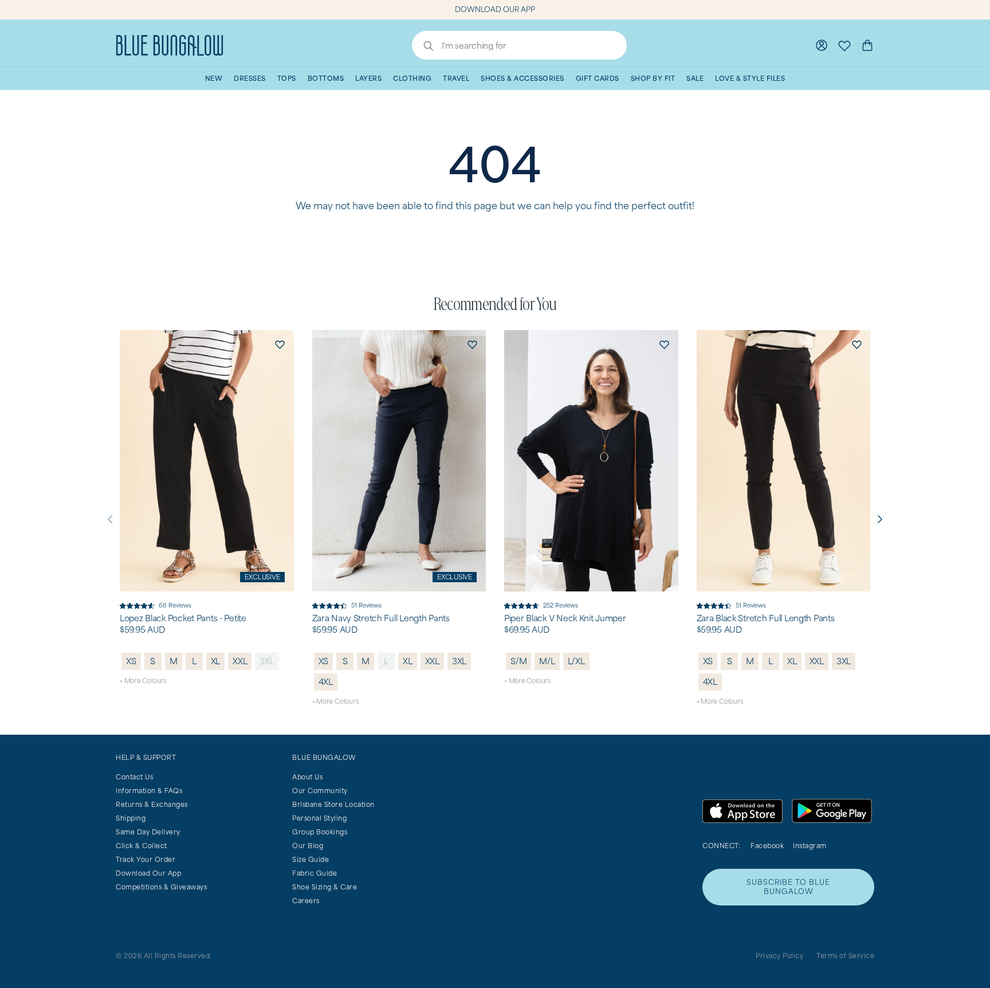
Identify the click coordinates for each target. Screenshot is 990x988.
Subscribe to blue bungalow (788, 887)
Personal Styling (319, 818)
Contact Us (134, 777)
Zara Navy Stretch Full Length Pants (381, 618)
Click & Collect (141, 845)
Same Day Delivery (148, 832)
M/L (547, 661)
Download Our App (148, 873)
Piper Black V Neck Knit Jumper (565, 618)
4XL (326, 682)
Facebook (767, 845)
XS (131, 661)
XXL (240, 661)
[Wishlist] (844, 45)
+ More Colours (143, 680)
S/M (518, 661)
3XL (267, 661)
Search (422, 47)
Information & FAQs (149, 790)
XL (216, 661)
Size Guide (310, 859)
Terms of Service (845, 955)
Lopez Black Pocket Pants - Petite (183, 618)
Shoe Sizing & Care (324, 887)
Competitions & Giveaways (161, 887)
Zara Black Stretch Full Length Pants (766, 618)
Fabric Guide (314, 873)
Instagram (810, 845)
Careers (306, 900)
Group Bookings (319, 832)
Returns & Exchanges (152, 804)
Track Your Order (145, 859)
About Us (307, 777)
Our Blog (307, 845)
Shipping (131, 818)
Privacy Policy (779, 955)
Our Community (320, 790)
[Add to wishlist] (280, 344)
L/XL (576, 661)
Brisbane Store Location (333, 804)
